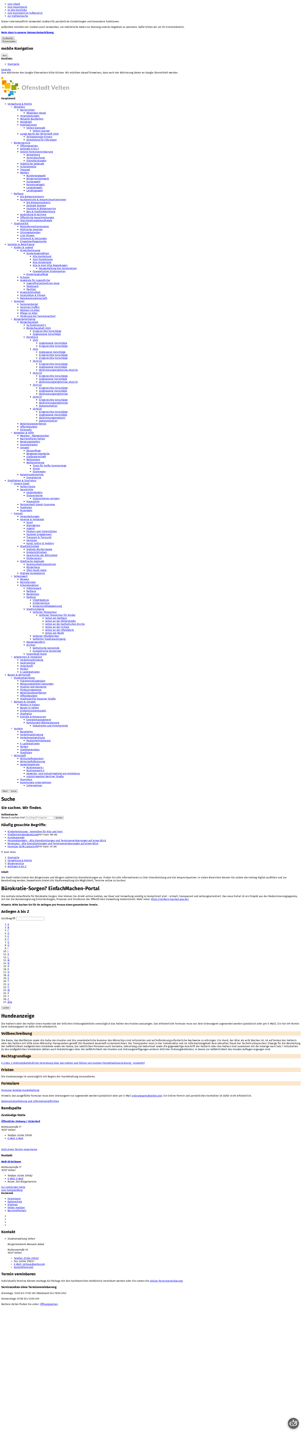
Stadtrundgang (35, 609)
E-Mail (15, 1138)
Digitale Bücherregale (39, 549)
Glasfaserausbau (30, 749)
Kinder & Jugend (23, 247)
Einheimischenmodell (33, 710)
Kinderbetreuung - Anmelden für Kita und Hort (35, 831)
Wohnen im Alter (30, 310)
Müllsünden (33, 459)
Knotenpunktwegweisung (47, 606)
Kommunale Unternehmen (35, 782)
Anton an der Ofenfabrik (59, 630)
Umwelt (24, 447)
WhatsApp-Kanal (36, 112)
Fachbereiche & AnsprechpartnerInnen (43, 199)
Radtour (31, 597)
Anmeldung (33, 154)
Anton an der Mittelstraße (60, 621)
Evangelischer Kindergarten (49, 271)
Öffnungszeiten (29, 145)
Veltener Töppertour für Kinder (57, 615)
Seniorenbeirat (29, 304)
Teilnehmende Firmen (39, 136)
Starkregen (39, 471)
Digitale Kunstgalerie (32, 573)
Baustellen (26, 731)
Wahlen (24, 172)
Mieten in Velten (30, 704)
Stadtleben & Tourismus (22, 480)
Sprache (6, 69)
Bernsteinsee (28, 582)
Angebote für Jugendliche (35, 280)
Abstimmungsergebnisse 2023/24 (58, 369)
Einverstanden (9, 41)
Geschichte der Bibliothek (41, 555)
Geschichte (26, 489)
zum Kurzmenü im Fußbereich (25, 12)
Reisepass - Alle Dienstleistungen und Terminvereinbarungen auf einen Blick (53, 843)
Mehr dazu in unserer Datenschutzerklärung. (27, 32)
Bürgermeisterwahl (37, 178)
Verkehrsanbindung (31, 659)
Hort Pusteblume (43, 259)
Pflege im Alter (29, 313)
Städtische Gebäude (32, 163)
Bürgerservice (22, 142)
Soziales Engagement (39, 534)
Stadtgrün (26, 713)
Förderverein (34, 558)
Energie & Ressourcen (33, 716)
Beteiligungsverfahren (33, 423)
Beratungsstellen (30, 441)
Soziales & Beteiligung (21, 244)
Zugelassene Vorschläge (47, 334)
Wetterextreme (35, 462)
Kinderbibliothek (30, 292)
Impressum (14, 1198)
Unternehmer (34, 785)
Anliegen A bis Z (29, 148)
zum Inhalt (14, 4)
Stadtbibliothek (29, 546)
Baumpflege (33, 450)
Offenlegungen (28, 426)
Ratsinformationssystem (34, 226)
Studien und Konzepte (33, 686)
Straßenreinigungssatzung (23, 834)
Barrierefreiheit (17, 1210)
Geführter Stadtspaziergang (49, 638)
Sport (29, 522)
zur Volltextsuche (18, 15)
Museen (24, 579)
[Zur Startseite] (35, 95)
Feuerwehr (26, 510)
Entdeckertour (41, 603)
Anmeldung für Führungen (41, 139)
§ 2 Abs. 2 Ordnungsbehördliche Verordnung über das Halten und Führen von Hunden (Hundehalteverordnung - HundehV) (73, 1062)
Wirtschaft (20, 755)
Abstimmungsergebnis (52, 417)
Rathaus (18, 193)
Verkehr (18, 728)
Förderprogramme (31, 689)
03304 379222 (26, 1258)
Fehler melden (16, 1207)
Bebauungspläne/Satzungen (37, 683)
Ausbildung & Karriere (33, 214)
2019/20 (37, 408)
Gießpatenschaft (36, 456)
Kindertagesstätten (37, 253)
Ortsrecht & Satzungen (33, 238)
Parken (24, 668)
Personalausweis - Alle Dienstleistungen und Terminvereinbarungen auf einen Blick (57, 840)
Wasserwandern (35, 641)
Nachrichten (27, 109)
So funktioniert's (36, 325)
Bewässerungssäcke (38, 453)
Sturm (36, 468)
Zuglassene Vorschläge (52, 352)
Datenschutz (15, 1201)
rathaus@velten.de (29, 1264)
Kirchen (30, 644)
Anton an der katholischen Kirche (65, 624)
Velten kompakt (35, 127)
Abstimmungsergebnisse (53, 393)
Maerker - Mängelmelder (34, 435)
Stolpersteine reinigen (46, 498)
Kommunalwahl (35, 184)
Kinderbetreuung (30, 250)
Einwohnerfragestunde (33, 241)
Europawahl (33, 181)
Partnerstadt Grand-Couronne (37, 504)
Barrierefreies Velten (32, 438)
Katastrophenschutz (32, 474)
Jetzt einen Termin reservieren (19, 1149)
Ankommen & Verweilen (28, 656)
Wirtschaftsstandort (32, 758)
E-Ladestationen (30, 671)
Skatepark (32, 286)
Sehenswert (21, 576)
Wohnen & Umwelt (25, 701)
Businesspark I (35, 767)
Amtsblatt (26, 121)
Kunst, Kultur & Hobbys (40, 543)
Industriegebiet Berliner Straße (45, 776)
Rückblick (32, 337)
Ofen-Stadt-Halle (36, 570)
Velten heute (27, 486)
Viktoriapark (33, 588)
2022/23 (37, 372)
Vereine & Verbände (32, 519)
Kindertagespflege (37, 274)
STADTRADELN (41, 600)
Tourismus (26, 779)
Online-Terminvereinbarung (36, 151)
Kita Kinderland (42, 262)
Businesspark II (35, 770)
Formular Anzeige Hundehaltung (20, 1090)
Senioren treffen (29, 307)
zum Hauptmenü (17, 7)
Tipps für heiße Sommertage (49, 465)
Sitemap (13, 1204)
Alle (10, 1002)
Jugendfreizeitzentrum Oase (42, 283)
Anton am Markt (54, 633)
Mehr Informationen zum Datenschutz (23, 75)
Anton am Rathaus (56, 618)
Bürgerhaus (33, 567)
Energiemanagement (38, 719)
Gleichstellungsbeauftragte (36, 220)
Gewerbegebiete (30, 764)
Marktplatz (32, 594)
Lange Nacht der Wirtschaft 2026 (39, 133)
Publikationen (28, 124)
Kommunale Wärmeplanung (42, 722)
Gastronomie (27, 662)
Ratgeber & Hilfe (24, 432)
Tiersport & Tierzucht (39, 537)
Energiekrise (33, 477)
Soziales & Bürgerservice (41, 208)
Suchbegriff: (8, 918)
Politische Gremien (31, 229)
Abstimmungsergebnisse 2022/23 (58, 381)
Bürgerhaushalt (29, 322)
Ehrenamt (26, 429)
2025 (35, 340)
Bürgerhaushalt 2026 (38, 328)
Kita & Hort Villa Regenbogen (50, 265)
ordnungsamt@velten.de (146, 1095)
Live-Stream (27, 235)
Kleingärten (33, 525)
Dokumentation (48, 405)
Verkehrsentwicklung (32, 737)
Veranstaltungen (29, 115)
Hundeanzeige (16, 837)
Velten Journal (41, 130)
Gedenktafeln (34, 492)
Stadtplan (26, 507)
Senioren (19, 301)
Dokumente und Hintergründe (50, 725)
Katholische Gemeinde (46, 647)
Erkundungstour (29, 585)
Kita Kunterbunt (42, 256)
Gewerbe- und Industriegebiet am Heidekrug (53, 773)
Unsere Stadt (21, 483)
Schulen (25, 277)
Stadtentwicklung (24, 677)
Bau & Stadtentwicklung (40, 211)
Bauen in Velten (29, 707)
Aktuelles (19, 106)
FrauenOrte (32, 501)
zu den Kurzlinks (17, 9)
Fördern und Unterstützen (41, 531)
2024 (35, 349)
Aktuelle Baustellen (31, 118)
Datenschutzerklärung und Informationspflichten (30, 1101)
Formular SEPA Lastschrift (23, 846)
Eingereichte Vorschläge (47, 331)
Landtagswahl (34, 190)
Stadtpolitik (21, 223)
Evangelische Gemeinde (47, 650)
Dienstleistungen (36, 160)
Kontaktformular (24, 1267)
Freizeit (18, 513)
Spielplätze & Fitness (32, 295)
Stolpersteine (34, 495)
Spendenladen (29, 444)
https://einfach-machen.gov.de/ (170, 899)
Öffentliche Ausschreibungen (37, 217)
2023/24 (37, 360)
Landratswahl (34, 187)
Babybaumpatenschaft (33, 298)
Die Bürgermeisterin (32, 196)
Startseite (13, 64)
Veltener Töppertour (45, 612)
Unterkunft (26, 665)
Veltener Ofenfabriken (46, 636)
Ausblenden (8, 38)
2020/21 (37, 396)
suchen (6, 1008)
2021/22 (37, 384)
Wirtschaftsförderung (32, 761)
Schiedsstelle (28, 166)
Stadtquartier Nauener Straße (38, 698)
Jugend (30, 528)
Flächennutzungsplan (32, 680)
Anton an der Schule (57, 627)
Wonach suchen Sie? (13, 817)
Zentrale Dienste (36, 205)
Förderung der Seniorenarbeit (38, 316)
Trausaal (25, 169)
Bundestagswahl (36, 175)
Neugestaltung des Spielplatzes (58, 268)
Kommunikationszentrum (41, 564)
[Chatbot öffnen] (293, 1423)
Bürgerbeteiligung (24, 319)
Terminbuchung (35, 157)
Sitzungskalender (30, 232)
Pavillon (31, 289)
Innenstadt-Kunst (36, 653)
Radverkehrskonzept (38, 740)
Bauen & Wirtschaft (19, 674)
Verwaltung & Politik (20, 103)
